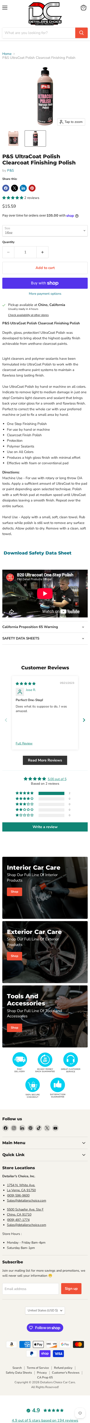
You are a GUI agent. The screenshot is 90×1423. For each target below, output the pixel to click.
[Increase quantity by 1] (42, 252)
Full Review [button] (24, 743)
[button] (13, 138)
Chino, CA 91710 (19, 1214)
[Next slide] (84, 720)
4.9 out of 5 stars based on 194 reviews (45, 1420)
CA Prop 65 (45, 1377)
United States (43, 1310)
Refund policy (63, 1368)
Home (7, 54)
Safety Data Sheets (19, 1373)
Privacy (42, 1373)
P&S (10, 170)
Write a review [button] (45, 826)
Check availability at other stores (28, 315)
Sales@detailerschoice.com (26, 1200)
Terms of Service (38, 1368)
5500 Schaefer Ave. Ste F (25, 1209)
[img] (26, 684)
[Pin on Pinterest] (32, 188)
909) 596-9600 (19, 1195)
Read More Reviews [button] (45, 760)
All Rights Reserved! (45, 1387)
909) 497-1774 (19, 1220)
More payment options (45, 294)
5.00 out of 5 (57, 779)
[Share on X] (14, 188)
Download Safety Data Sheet (38, 553)
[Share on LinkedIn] (23, 188)
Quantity (8, 242)
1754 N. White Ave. (21, 1185)
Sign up (71, 1288)
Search (17, 1368)
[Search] (81, 33)
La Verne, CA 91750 (21, 1190)
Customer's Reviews (65, 1373)
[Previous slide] (6, 720)
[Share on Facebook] (5, 188)
